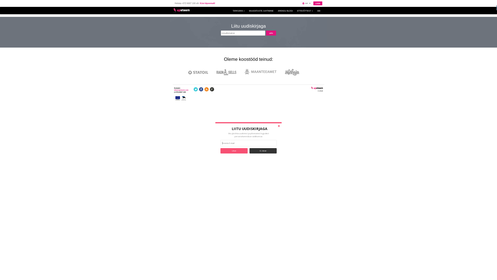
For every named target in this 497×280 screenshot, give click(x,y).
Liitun (234, 151)
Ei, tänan (263, 151)
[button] (249, 128)
